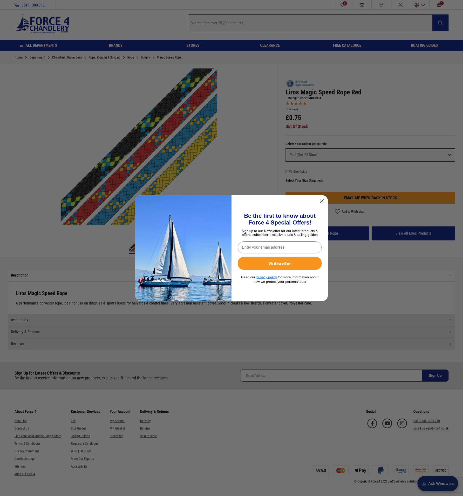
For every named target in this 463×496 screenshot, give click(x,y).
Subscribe (280, 263)
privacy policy (266, 277)
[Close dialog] (322, 201)
